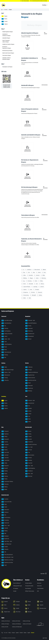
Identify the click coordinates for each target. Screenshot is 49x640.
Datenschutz (39, 585)
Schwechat (5, 549)
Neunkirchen (5, 538)
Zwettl (4, 565)
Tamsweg (5, 377)
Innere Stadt (5, 452)
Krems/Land (5, 522)
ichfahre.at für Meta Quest (16, 626)
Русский (5, 632)
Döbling (4, 436)
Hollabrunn (5, 512)
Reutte (28, 419)
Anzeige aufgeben (28, 583)
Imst (28, 405)
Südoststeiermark (6, 352)
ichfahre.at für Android (27, 624)
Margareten (5, 465)
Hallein (4, 367)
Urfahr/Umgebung (30, 468)
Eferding (28, 434)
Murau (4, 349)
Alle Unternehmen (44, 58)
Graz (4, 325)
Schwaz (28, 421)
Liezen (4, 341)
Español (17, 632)
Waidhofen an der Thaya (7, 560)
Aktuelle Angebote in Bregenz (7, 31)
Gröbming (5, 328)
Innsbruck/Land (30, 403)
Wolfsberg (29, 391)
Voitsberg (5, 354)
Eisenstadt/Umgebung (31, 323)
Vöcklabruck (29, 471)
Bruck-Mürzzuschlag (7, 320)
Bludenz (4, 18)
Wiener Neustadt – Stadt (7, 557)
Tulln (4, 552)
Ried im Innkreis (30, 455)
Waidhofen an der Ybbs (7, 562)
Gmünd (4, 507)
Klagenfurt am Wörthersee (32, 372)
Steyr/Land (29, 463)
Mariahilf (5, 468)
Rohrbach (29, 457)
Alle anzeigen (45, 33)
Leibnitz (4, 336)
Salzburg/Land (6, 375)
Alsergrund (5, 431)
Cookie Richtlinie (40, 588)
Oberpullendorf (30, 336)
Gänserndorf (5, 509)
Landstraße (5, 457)
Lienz (28, 416)
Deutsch (32, 632)
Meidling (5, 471)
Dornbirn (5, 21)
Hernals (4, 447)
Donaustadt (5, 439)
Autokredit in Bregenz (6, 38)
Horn (4, 515)
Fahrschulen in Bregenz (6, 55)
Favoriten (5, 441)
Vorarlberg (5, 9)
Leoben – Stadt (6, 339)
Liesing (4, 463)
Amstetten (5, 499)
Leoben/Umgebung (6, 344)
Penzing (4, 479)
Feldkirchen (29, 367)
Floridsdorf (5, 444)
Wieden (4, 489)
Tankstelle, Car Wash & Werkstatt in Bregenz (6, 58)
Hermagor (29, 369)
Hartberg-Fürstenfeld (7, 333)
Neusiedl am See (30, 333)
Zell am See (5, 380)
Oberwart (28, 339)
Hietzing (4, 449)
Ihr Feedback (15, 588)
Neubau (4, 473)
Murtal (4, 347)
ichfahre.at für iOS (4, 626)
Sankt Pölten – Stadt (7, 541)
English (28, 632)
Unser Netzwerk (28, 588)
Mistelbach (5, 536)
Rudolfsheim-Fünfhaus (7, 481)
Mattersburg (29, 331)
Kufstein (28, 411)
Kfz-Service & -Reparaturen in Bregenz (6, 47)
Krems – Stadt (6, 525)
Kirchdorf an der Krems (31, 444)
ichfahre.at (6, 637)
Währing (5, 486)
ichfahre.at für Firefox (16, 621)
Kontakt (14, 591)
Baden (4, 504)
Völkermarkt (29, 385)
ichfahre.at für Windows (16, 624)
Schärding (29, 460)
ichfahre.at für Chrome (5, 621)
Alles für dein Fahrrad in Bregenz (8, 53)
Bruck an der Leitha (6, 501)
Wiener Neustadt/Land (7, 554)
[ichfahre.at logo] (3, 5)
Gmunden (29, 439)
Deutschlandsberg (6, 323)
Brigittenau (5, 434)
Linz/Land (29, 449)
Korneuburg (5, 520)
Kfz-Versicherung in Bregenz (7, 50)
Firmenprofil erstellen (29, 585)
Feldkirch (5, 24)
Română (21, 632)
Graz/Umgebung (6, 331)
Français (13, 632)
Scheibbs (5, 546)
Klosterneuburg (6, 517)
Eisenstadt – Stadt (30, 320)
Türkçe (9, 632)
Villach (28, 383)
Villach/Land (29, 388)
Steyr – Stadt (29, 465)
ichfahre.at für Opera (5, 624)
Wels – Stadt (29, 473)
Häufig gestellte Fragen (17, 585)
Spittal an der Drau (30, 377)
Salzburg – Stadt (6, 372)
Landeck (28, 413)
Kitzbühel (29, 408)
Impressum (39, 583)
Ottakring (5, 476)
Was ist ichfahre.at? (17, 583)
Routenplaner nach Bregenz (7, 66)
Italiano (25, 632)
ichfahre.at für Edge (26, 621)
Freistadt (28, 436)
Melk (4, 533)
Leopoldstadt (5, 460)
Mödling (4, 530)
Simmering (5, 484)
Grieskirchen (29, 441)
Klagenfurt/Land (30, 375)
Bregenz (4, 16)
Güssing (28, 325)
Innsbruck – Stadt (30, 400)
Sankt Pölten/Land (6, 544)
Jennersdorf (29, 328)
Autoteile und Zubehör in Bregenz (8, 44)
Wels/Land (29, 476)
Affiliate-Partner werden (29, 591)
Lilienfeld (5, 528)
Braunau (28, 431)
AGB (38, 591)
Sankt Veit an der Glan (31, 380)
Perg (28, 452)
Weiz (4, 357)
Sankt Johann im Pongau (8, 369)
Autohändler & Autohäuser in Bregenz (6, 34)
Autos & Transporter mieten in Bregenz (6, 41)
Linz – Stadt (29, 447)
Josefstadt (5, 455)
